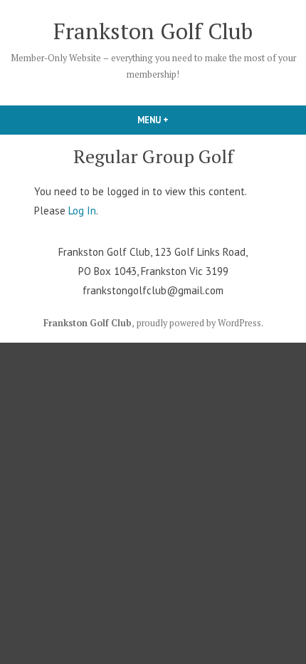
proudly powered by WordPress (199, 323)
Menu (177, 119)
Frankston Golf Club (153, 31)
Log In (82, 210)
